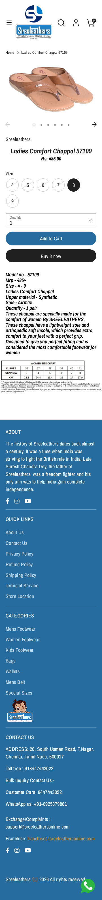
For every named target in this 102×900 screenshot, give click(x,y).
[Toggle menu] (7, 22)
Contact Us (16, 543)
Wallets (13, 671)
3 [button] (48, 125)
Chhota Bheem (19, 710)
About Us (15, 532)
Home (10, 52)
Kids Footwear (20, 649)
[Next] (94, 124)
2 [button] (41, 125)
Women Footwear (23, 639)
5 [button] (62, 125)
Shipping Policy (21, 575)
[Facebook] (8, 501)
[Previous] (7, 124)
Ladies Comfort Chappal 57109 (44, 52)
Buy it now (51, 256)
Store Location (20, 596)
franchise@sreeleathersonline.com (61, 838)
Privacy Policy (19, 553)
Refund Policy (19, 564)
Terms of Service (22, 585)
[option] (51, 89)
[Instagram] (17, 501)
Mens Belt (15, 682)
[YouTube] (28, 501)
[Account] (76, 20)
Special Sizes (19, 692)
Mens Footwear (20, 628)
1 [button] (34, 125)
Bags (11, 660)
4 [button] (55, 125)
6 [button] (68, 125)
